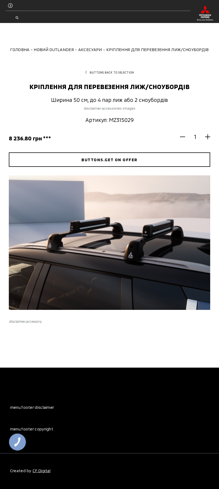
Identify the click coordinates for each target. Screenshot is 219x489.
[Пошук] (17, 18)
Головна (19, 49)
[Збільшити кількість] (205, 137)
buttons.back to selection (112, 72)
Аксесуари (90, 49)
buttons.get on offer (109, 159)
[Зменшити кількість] (185, 137)
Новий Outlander (54, 49)
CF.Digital (41, 470)
